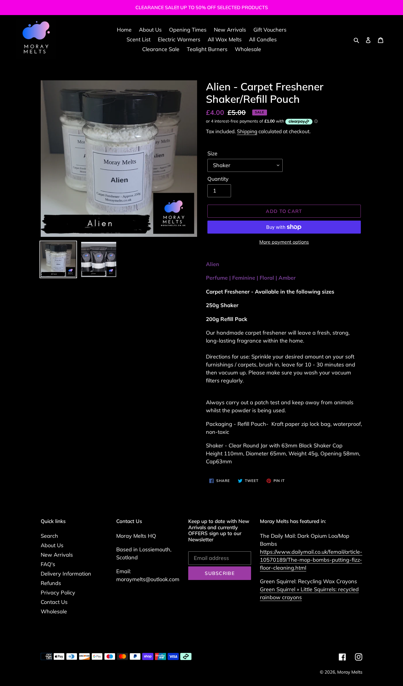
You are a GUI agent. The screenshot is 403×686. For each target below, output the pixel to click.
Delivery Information (66, 573)
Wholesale (54, 611)
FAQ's (48, 564)
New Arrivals (57, 554)
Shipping (247, 131)
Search (49, 535)
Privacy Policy (58, 592)
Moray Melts (349, 672)
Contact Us (54, 602)
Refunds (51, 583)
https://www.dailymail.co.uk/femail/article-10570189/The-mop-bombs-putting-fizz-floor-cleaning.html (311, 559)
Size (212, 153)
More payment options (284, 242)
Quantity (218, 178)
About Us (52, 545)
